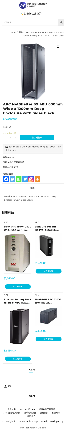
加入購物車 (37, 138)
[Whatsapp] (18, 179)
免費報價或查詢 (32, 13)
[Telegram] (25, 179)
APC (10, 162)
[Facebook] (6, 179)
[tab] (33, 188)
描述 (32, 187)
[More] (37, 179)
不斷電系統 (19, 162)
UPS (16, 167)
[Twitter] (12, 179)
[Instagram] (31, 179)
